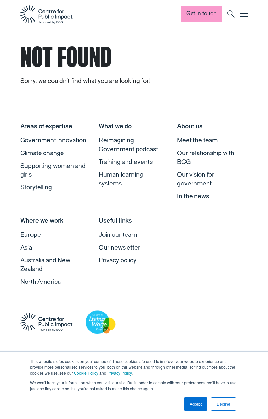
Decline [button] (223, 404)
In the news (193, 196)
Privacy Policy (119, 373)
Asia (26, 247)
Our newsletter (119, 247)
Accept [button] (196, 404)
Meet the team (197, 140)
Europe (30, 234)
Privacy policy (117, 260)
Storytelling (36, 187)
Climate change (42, 153)
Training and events (126, 162)
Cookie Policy (86, 373)
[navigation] (46, 14)
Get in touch (201, 13)
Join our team (118, 234)
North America (40, 281)
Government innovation (53, 140)
